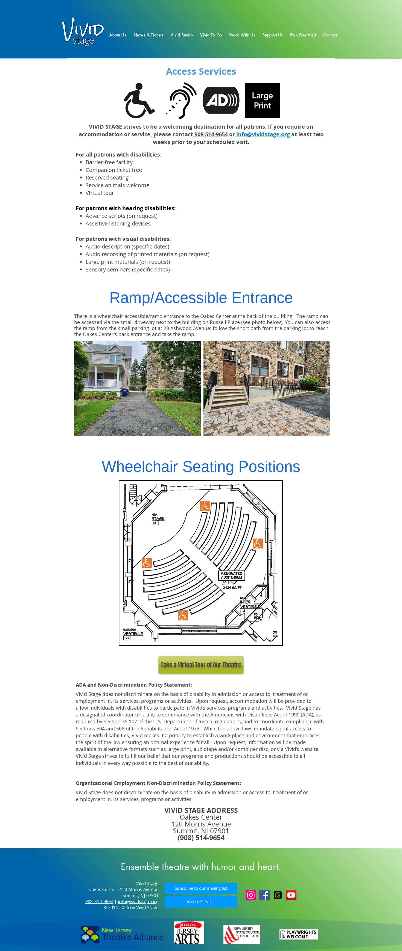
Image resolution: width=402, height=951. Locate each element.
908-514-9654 (210, 134)
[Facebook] (264, 895)
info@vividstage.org (138, 901)
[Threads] (277, 895)
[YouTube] (291, 895)
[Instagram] (251, 895)
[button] (118, 34)
